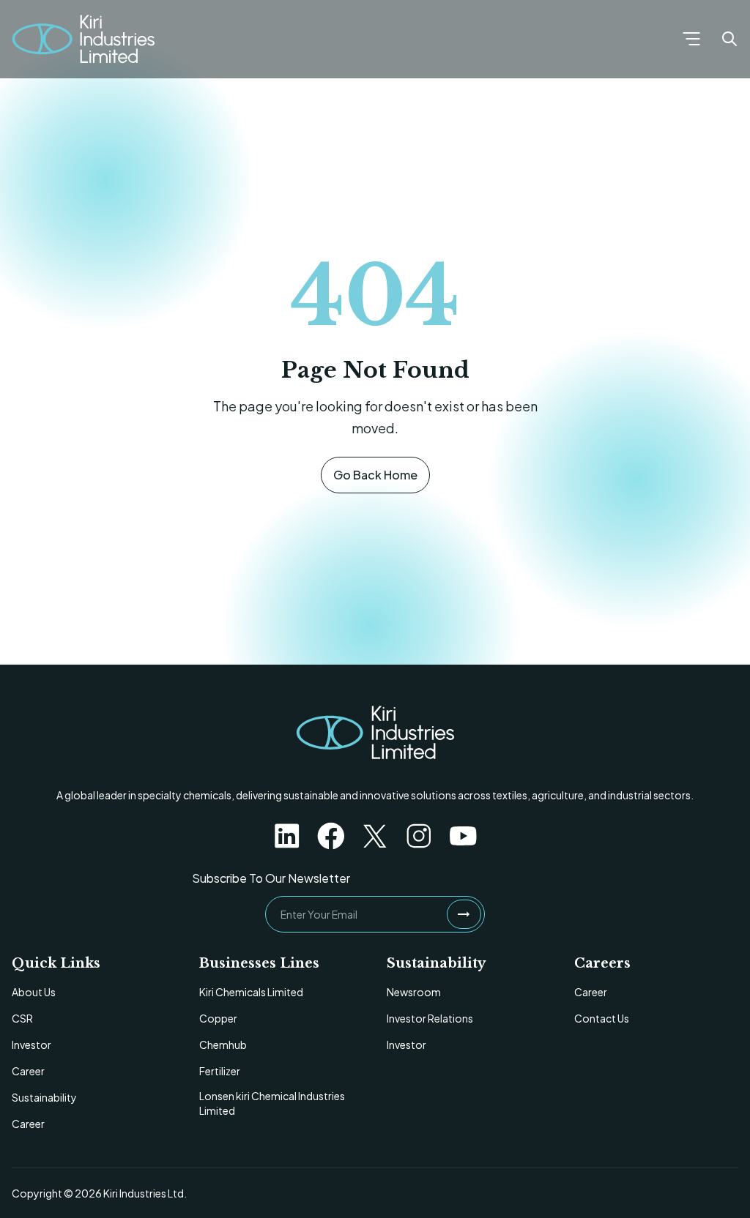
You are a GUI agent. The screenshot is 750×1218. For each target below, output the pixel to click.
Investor (31, 1044)
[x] (375, 836)
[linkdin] (287, 836)
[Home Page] (83, 39)
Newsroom (414, 991)
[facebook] (331, 836)
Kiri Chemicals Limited (251, 991)
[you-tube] (463, 836)
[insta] (419, 836)
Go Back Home (375, 474)
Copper (218, 1018)
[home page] (375, 733)
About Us (34, 991)
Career (28, 1070)
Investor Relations (430, 1018)
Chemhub (223, 1044)
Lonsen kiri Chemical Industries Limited (272, 1103)
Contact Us (601, 1018)
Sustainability (44, 1097)
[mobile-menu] (691, 39)
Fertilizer (219, 1070)
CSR (22, 1018)
